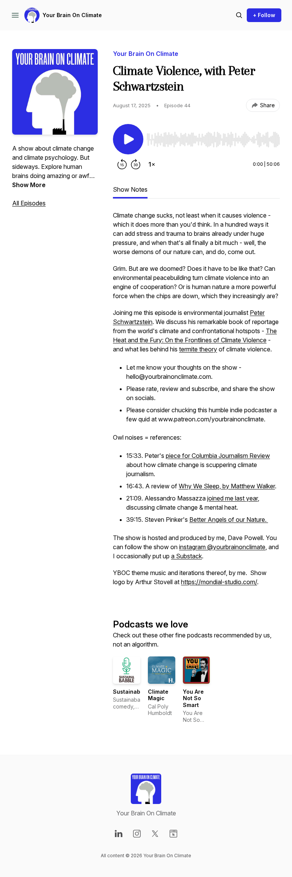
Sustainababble (134, 691)
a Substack (186, 556)
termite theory (198, 349)
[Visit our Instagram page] (137, 833)
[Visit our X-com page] (155, 833)
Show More (29, 185)
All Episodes (29, 203)
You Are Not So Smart (193, 698)
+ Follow (264, 15)
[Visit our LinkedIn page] (118, 833)
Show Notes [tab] (130, 189)
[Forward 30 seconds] (135, 164)
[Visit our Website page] (173, 833)
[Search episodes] (239, 15)
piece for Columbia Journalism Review (218, 455)
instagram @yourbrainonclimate (222, 547)
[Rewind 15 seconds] (122, 164)
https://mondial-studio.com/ (219, 582)
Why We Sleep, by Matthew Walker (227, 486)
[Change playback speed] (151, 164)
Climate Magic (158, 695)
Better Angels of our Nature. (228, 519)
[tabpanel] (196, 402)
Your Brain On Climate (72, 15)
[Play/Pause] (128, 139)
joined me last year (232, 498)
